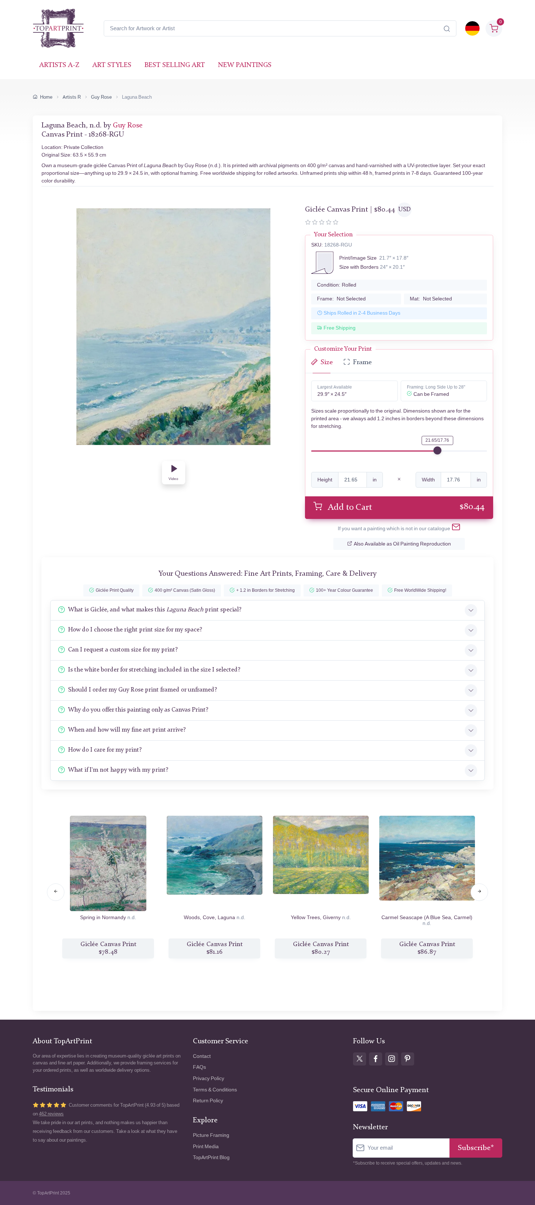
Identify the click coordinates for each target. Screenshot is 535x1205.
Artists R (72, 97)
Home (46, 97)
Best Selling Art (174, 65)
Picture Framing (211, 1135)
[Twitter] (359, 1059)
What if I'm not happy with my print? (118, 770)
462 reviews (51, 1114)
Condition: (336, 285)
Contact (202, 1056)
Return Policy (208, 1101)
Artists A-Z (59, 65)
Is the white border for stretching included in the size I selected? (154, 670)
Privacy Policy (208, 1078)
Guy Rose (101, 97)
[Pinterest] (407, 1059)
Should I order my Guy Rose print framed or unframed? (142, 690)
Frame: (341, 299)
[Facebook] (375, 1059)
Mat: (431, 299)
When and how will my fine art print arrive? (127, 730)
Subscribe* (476, 1148)
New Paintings (245, 65)
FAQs (199, 1067)
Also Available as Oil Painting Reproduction (402, 544)
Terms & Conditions (215, 1090)
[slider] (437, 450)
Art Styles (111, 65)
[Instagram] (391, 1059)
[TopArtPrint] (58, 28)
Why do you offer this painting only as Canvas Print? (138, 710)
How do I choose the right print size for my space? (135, 630)
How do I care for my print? (105, 750)
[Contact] (456, 528)
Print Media (206, 1146)
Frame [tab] (362, 362)
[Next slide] (479, 892)
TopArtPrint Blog (211, 1157)
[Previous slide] (55, 892)
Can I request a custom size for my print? (123, 650)
